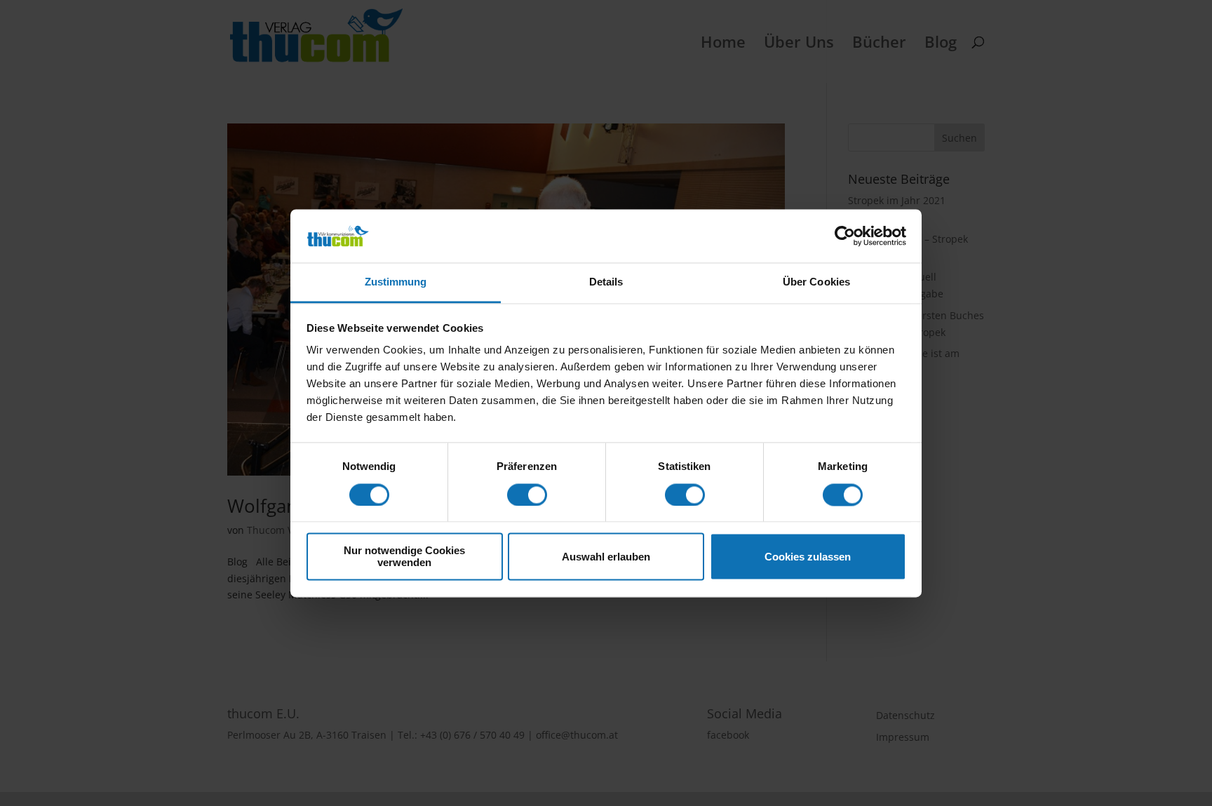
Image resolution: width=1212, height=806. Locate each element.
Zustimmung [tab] (396, 282)
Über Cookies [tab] (816, 282)
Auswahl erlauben (606, 557)
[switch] (527, 494)
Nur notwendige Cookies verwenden (404, 557)
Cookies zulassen (808, 557)
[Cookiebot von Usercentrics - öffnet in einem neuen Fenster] (844, 235)
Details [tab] (606, 282)
